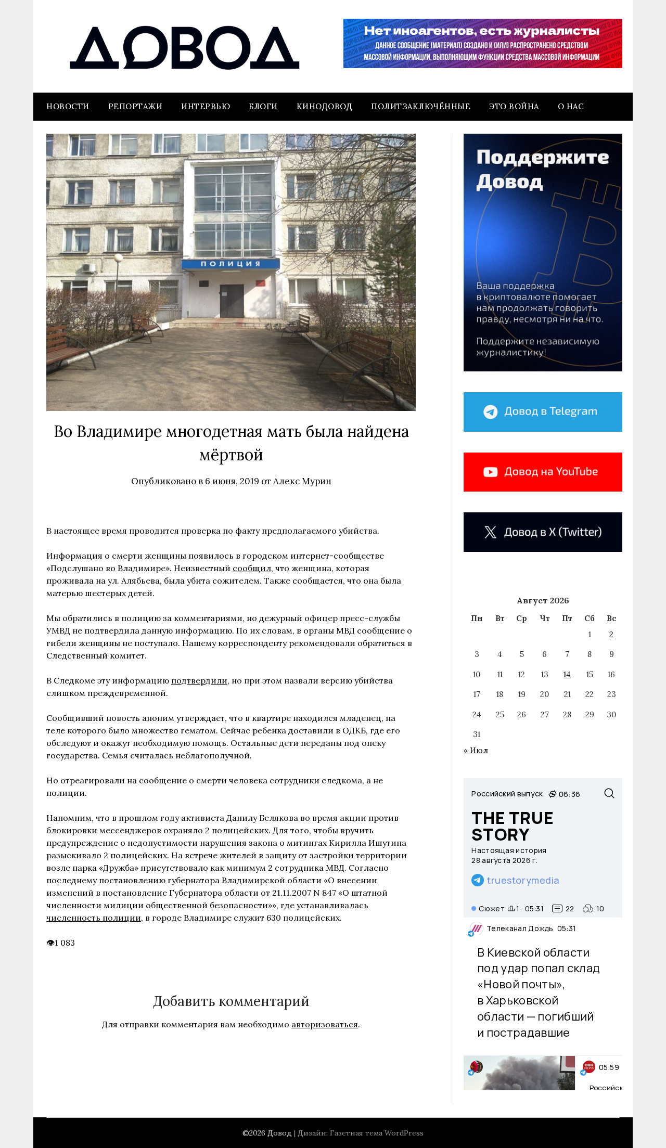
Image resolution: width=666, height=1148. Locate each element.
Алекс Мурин (302, 481)
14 (567, 674)
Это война (514, 106)
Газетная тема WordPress (377, 1133)
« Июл (476, 750)
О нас (571, 106)
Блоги (263, 106)
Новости (67, 106)
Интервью (205, 106)
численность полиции (93, 917)
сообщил (252, 568)
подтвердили (199, 680)
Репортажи (135, 106)
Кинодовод (325, 106)
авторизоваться (324, 1024)
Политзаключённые (420, 106)
